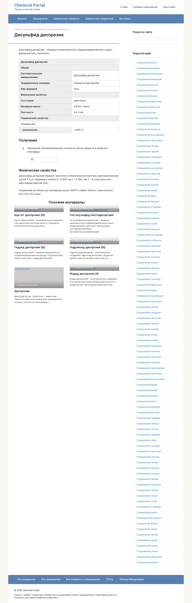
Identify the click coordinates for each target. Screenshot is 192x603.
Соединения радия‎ (146, 384)
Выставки (124, 18)
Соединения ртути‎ (146, 401)
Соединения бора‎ (146, 112)
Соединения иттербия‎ (148, 207)
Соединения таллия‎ (147, 462)
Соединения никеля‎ (147, 323)
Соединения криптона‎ (148, 251)
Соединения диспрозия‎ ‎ (149, 168)
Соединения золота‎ (147, 184)
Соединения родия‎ (146, 395)
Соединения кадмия (147, 218)
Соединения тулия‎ (146, 501)
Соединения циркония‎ (149, 556)
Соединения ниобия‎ (147, 329)
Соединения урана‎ (146, 512)
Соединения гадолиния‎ (149, 140)
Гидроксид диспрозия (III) (87, 247)
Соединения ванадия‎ (148, 123)
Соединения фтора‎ (146, 523)
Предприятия (40, 18)
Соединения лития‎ (146, 273)
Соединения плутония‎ (148, 357)
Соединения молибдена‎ (149, 295)
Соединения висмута (148, 129)
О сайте (124, 7)
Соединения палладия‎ (148, 345)
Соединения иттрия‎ (147, 212)
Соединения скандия (148, 445)
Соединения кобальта (148, 240)
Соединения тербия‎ (147, 479)
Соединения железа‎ (147, 179)
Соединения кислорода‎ (149, 234)
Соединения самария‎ (148, 418)
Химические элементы (67, 18)
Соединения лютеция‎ (148, 279)
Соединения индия (147, 190)
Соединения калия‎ (146, 223)
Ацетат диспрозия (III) (29, 215)
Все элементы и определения (83, 579)
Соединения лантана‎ (147, 268)
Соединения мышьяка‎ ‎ (149, 301)
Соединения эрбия (146, 562)
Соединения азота (146, 62)
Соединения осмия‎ (147, 340)
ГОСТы (109, 579)
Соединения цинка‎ (147, 551)
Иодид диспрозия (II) (84, 273)
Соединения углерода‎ (148, 506)
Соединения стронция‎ (148, 451)
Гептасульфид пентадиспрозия (92, 215)
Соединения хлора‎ (146, 529)
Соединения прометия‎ (149, 373)
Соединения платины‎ (148, 351)
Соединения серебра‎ (148, 434)
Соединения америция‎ (149, 79)
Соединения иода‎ (146, 195)
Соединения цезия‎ (146, 540)
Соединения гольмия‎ (148, 162)
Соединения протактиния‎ (150, 379)
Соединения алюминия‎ (149, 73)
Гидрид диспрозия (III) (29, 247)
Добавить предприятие (145, 7)
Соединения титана (147, 490)
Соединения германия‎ (148, 157)
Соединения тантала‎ (147, 468)
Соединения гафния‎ (147, 151)
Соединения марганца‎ (148, 284)
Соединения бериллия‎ (148, 101)
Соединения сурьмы (148, 456)
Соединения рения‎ (146, 390)
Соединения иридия (147, 201)
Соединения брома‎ (147, 118)
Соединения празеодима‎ (150, 368)
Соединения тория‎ (146, 495)
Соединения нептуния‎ (148, 318)
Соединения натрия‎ (147, 307)
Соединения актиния (148, 68)
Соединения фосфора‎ (148, 518)
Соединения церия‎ (147, 545)
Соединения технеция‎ (148, 484)
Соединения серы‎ (146, 440)
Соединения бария (146, 96)
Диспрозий (21, 291)
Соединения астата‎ (147, 90)
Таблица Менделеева (131, 579)
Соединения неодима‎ (148, 312)
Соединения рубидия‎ (148, 407)
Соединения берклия (148, 107)
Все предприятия (50, 579)
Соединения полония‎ (148, 362)
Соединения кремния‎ (148, 245)
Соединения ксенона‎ (148, 257)
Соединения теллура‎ (147, 473)
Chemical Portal (29, 5)
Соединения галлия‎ (147, 146)
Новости (22, 18)
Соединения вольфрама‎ (150, 134)
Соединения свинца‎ (147, 423)
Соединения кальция (148, 229)
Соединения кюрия (147, 262)
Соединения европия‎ (148, 173)
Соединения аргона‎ (147, 84)
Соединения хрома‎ (147, 534)
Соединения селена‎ (147, 429)
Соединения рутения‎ (147, 412)
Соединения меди (146, 290)
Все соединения (26, 579)
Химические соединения (99, 18)
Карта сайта (169, 7)
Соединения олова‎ (147, 334)
